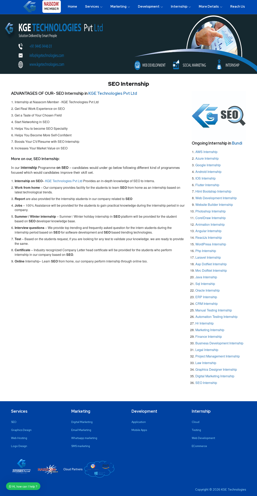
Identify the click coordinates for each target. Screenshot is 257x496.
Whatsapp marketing (84, 438)
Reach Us (237, 6)
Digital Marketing (82, 422)
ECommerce (199, 446)
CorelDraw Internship (210, 217)
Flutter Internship (207, 185)
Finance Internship (208, 336)
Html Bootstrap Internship (213, 191)
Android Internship (208, 171)
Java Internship (206, 277)
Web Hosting (19, 438)
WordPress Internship (210, 244)
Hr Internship (204, 323)
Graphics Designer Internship (216, 369)
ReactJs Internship (208, 237)
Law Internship (205, 362)
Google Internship (208, 165)
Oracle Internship (207, 290)
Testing (196, 430)
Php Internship (205, 250)
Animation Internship (210, 224)
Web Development (203, 438)
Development (148, 6)
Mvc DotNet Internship (211, 270)
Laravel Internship (208, 257)
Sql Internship (205, 283)
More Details (209, 6)
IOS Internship (205, 178)
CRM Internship (206, 303)
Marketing (118, 6)
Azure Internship (207, 158)
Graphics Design (21, 430)
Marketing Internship (209, 330)
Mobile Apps (139, 430)
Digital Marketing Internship (214, 376)
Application (139, 422)
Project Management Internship (217, 356)
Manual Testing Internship (213, 310)
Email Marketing (81, 430)
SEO (13, 422)
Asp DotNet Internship (211, 264)
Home (72, 6)
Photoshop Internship (210, 211)
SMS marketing (80, 446)
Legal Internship (206, 349)
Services (92, 6)
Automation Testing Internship (216, 316)
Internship (179, 6)
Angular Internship (208, 231)
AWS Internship (206, 151)
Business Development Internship (219, 343)
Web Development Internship (216, 198)
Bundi (237, 143)
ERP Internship (206, 297)
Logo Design (19, 446)
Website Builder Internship (214, 204)
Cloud (195, 422)
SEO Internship (206, 382)
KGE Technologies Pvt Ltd (112, 93)
